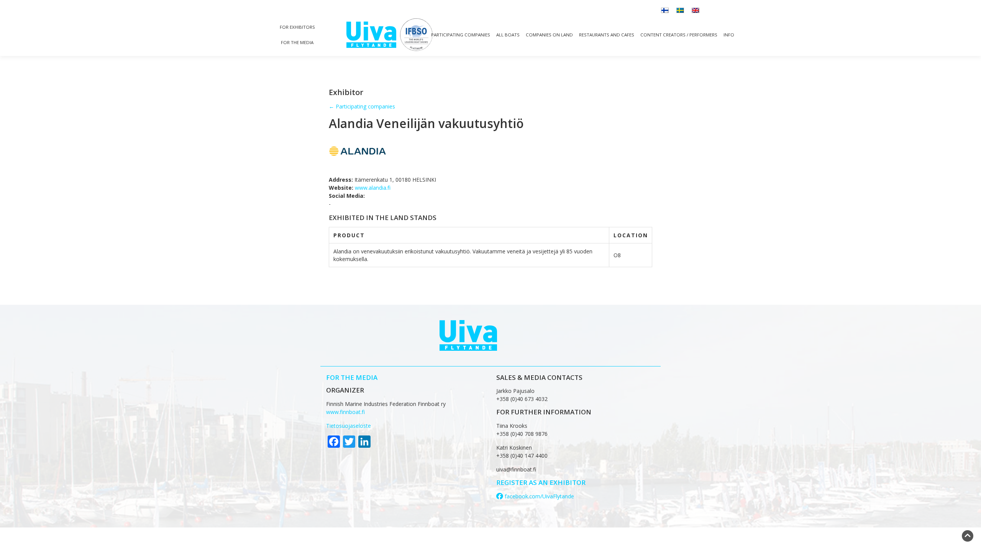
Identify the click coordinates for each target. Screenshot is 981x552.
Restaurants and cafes (606, 35)
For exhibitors (297, 27)
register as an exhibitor (541, 482)
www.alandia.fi (372, 187)
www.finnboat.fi (345, 412)
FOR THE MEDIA (351, 377)
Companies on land (549, 35)
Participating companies (460, 35)
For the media (297, 42)
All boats (508, 35)
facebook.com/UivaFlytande (538, 496)
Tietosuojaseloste (348, 425)
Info (728, 35)
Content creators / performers (678, 35)
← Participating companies (362, 106)
